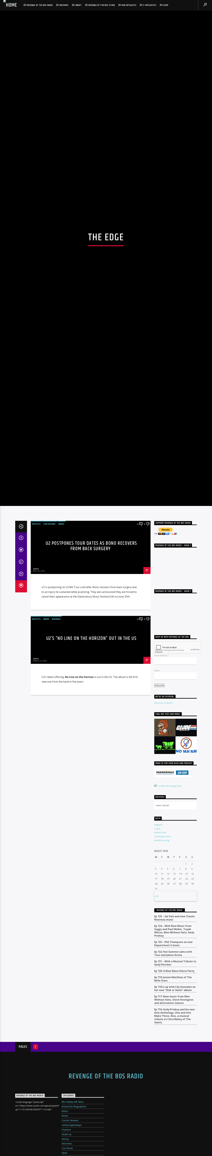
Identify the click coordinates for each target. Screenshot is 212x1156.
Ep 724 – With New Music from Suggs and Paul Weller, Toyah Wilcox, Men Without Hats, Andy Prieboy (174, 1058)
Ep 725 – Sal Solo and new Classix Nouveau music (174, 1046)
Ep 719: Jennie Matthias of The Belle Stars (173, 1107)
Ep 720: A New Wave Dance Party (174, 1098)
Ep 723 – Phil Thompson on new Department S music (173, 1071)
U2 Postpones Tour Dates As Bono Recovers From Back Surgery (91, 673)
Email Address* (161, 783)
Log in (157, 956)
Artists (36, 651)
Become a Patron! (163, 830)
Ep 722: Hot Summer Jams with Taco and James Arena (173, 1081)
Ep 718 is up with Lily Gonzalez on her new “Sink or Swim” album (175, 1116)
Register (158, 952)
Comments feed (162, 964)
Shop (165, 5)
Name (157, 798)
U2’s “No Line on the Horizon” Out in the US (91, 766)
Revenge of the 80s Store (102, 5)
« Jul (156, 1023)
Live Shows (49, 651)
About (79, 5)
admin (36, 696)
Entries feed (160, 960)
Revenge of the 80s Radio (40, 5)
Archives (64, 5)
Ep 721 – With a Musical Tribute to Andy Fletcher (175, 1091)
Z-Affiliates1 (149, 5)
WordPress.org (161, 968)
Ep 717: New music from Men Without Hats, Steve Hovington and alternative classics (173, 1128)
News (61, 651)
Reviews (56, 747)
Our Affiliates (129, 5)
